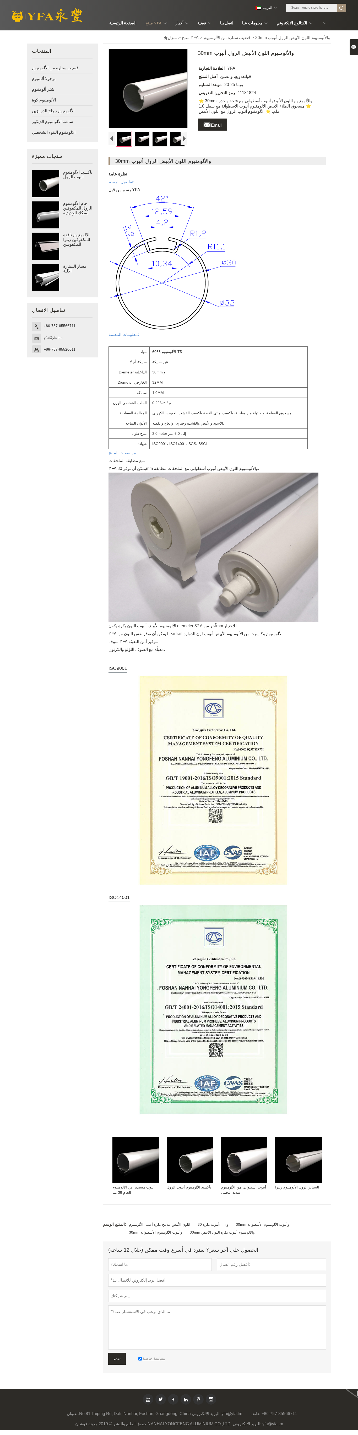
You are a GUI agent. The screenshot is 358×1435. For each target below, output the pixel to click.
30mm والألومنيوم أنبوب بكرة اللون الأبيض (222, 1232)
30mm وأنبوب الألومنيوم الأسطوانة (262, 1224)
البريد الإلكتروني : (206, 1413)
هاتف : (256, 1413)
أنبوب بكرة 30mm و (213, 1224)
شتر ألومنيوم (43, 89)
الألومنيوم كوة (44, 100)
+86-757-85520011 (59, 349)
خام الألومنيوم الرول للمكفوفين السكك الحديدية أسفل (77, 210)
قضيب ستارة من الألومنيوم (227, 37)
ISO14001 (119, 897)
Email (212, 124)
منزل (170, 37)
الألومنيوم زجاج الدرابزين (53, 111)
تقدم (117, 1359)
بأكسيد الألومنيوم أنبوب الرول (77, 174)
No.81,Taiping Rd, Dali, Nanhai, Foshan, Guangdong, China (135, 1413)
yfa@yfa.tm (53, 337)
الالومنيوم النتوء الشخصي (53, 132)
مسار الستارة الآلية (74, 268)
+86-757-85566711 (59, 326)
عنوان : (73, 1413)
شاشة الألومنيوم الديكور (52, 121)
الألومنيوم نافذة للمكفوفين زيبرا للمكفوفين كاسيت (76, 242)
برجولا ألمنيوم (44, 78)
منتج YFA (190, 37)
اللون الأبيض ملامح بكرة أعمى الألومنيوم (159, 1224)
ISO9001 (118, 668)
